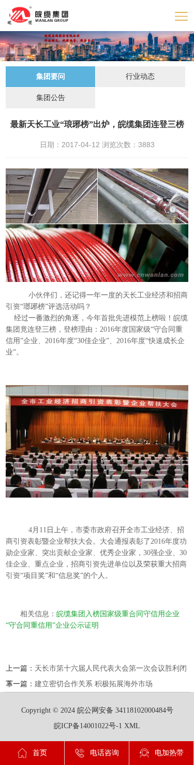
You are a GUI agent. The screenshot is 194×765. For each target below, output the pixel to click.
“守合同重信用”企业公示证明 (52, 625)
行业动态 (140, 76)
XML (132, 726)
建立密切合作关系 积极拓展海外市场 (94, 684)
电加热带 (169, 753)
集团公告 (50, 98)
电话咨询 (104, 753)
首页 (40, 753)
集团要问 (50, 76)
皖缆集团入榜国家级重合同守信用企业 (118, 614)
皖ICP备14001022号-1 (88, 726)
